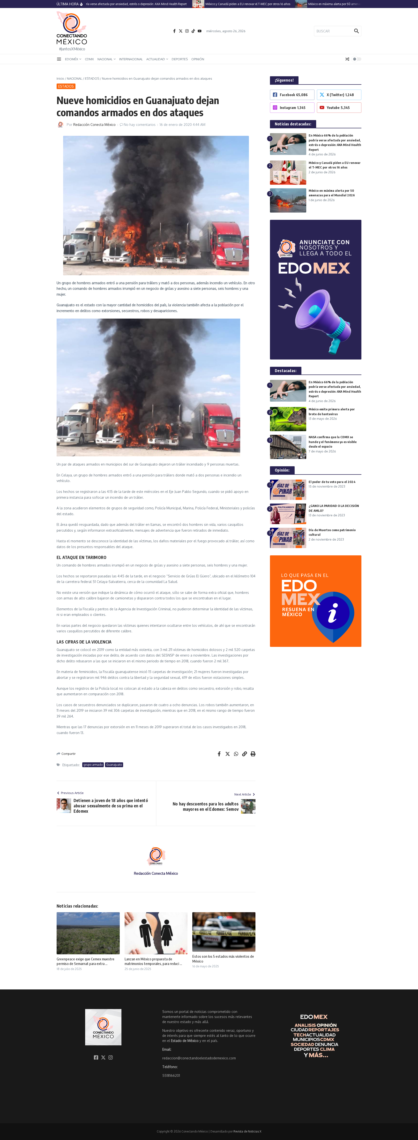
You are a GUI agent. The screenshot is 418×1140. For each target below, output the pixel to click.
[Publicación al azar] (347, 59)
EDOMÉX (71, 59)
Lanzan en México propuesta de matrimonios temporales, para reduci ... (153, 961)
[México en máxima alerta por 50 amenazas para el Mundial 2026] (288, 4)
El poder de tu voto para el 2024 (332, 482)
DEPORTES (180, 59)
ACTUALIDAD (155, 59)
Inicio (60, 78)
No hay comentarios (140, 124)
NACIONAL (104, 59)
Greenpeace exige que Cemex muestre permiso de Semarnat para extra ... (85, 961)
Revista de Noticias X (247, 1131)
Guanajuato (114, 764)
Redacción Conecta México (94, 124)
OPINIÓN (197, 59)
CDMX (89, 59)
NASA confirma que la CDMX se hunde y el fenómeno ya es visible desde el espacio (333, 441)
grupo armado (93, 764)
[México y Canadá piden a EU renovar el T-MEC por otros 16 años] (185, 4)
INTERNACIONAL (131, 59)
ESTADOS (92, 78)
